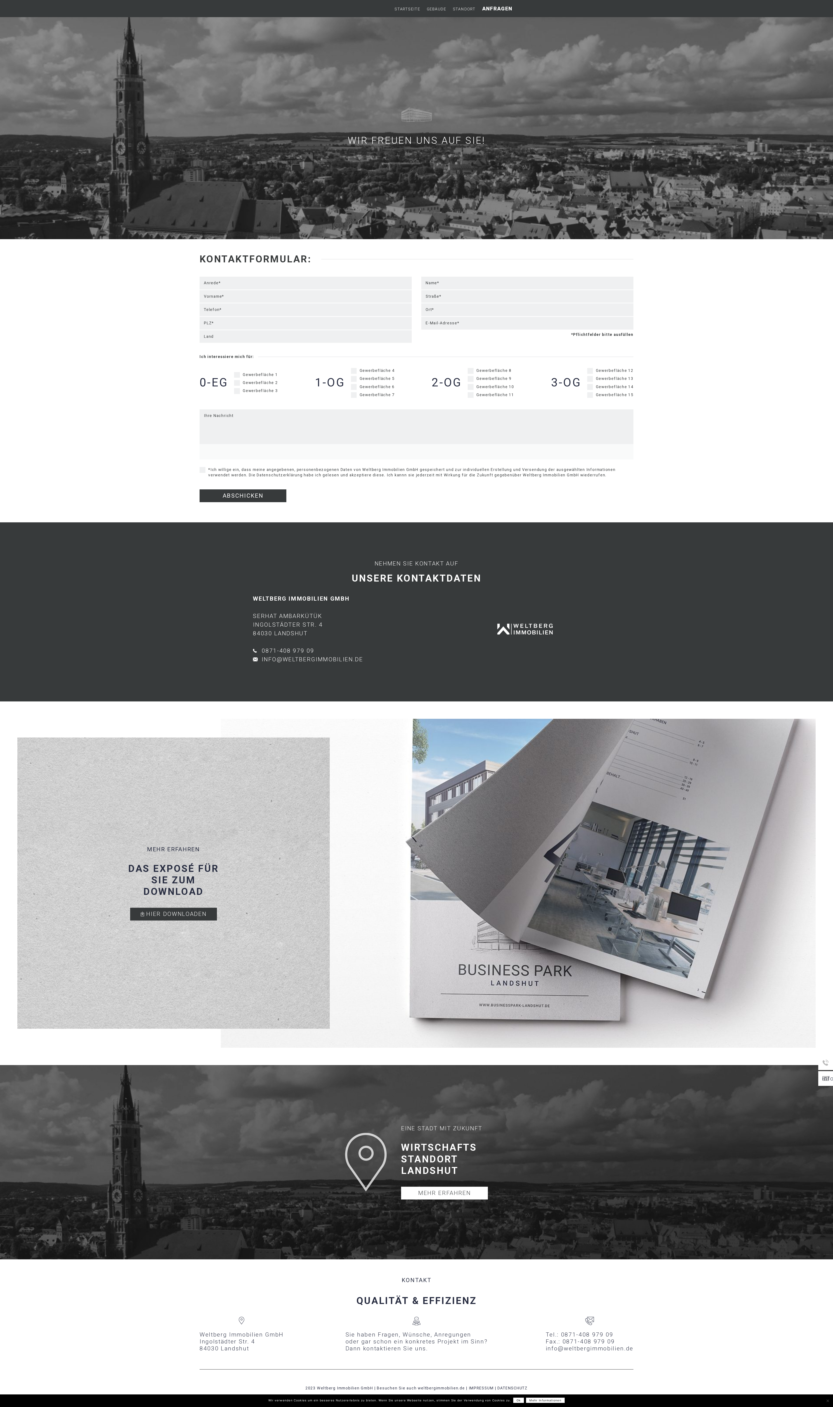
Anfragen (497, 9)
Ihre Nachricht (219, 415)
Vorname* (214, 296)
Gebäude (436, 9)
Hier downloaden (175, 914)
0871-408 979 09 (288, 650)
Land (209, 336)
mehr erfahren (444, 1193)
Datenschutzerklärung (280, 475)
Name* (432, 283)
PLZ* (209, 323)
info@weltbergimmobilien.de (312, 659)
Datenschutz (512, 1388)
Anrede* (212, 283)
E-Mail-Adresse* (442, 323)
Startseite (407, 9)
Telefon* (213, 309)
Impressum (481, 1388)
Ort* (430, 309)
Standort (464, 9)
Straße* (433, 296)
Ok (519, 1400)
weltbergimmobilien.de (441, 1388)
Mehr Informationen (545, 1400)
